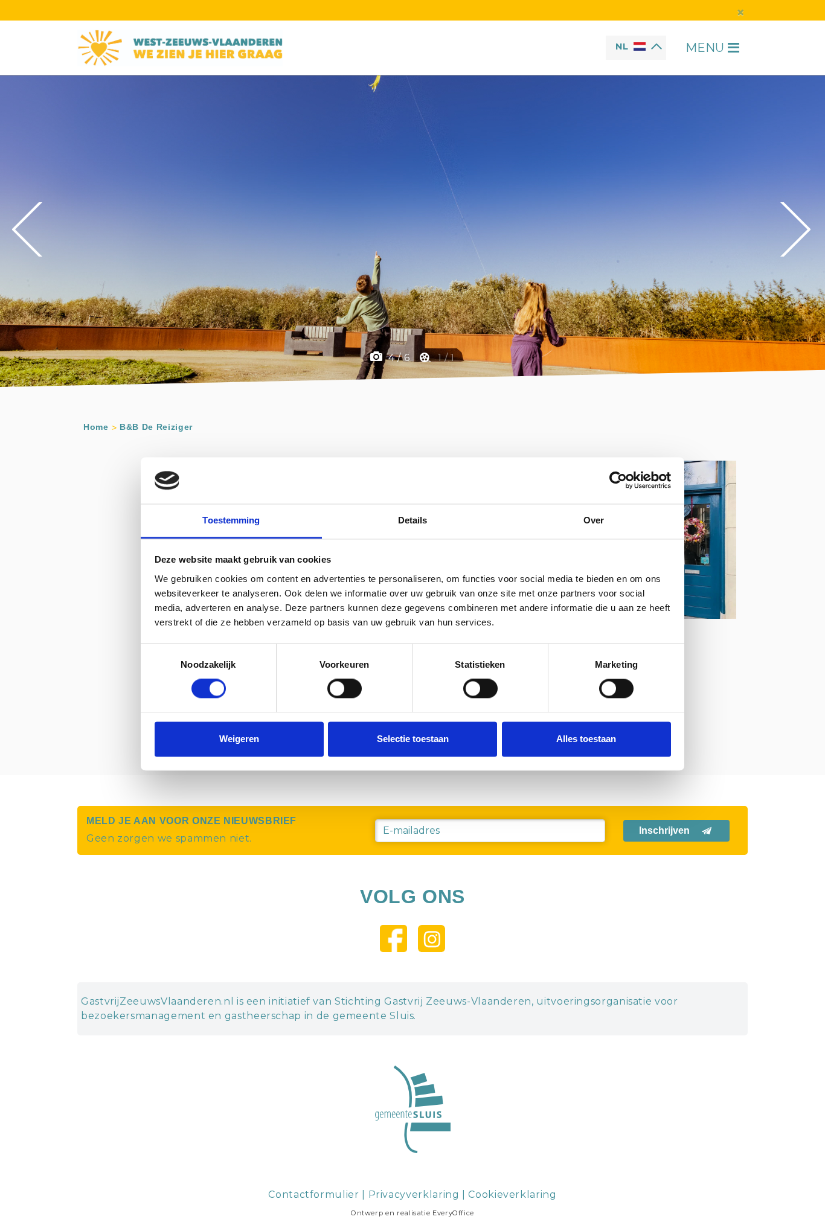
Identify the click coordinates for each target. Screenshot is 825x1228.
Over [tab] (593, 520)
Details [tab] (413, 520)
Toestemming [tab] (231, 520)
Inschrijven (664, 830)
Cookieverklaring (512, 1194)
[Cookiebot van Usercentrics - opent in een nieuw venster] (618, 481)
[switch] (344, 689)
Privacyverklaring (414, 1194)
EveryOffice (453, 1213)
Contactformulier (313, 1194)
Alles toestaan (586, 739)
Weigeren (239, 739)
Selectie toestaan (413, 739)
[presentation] (28, 229)
